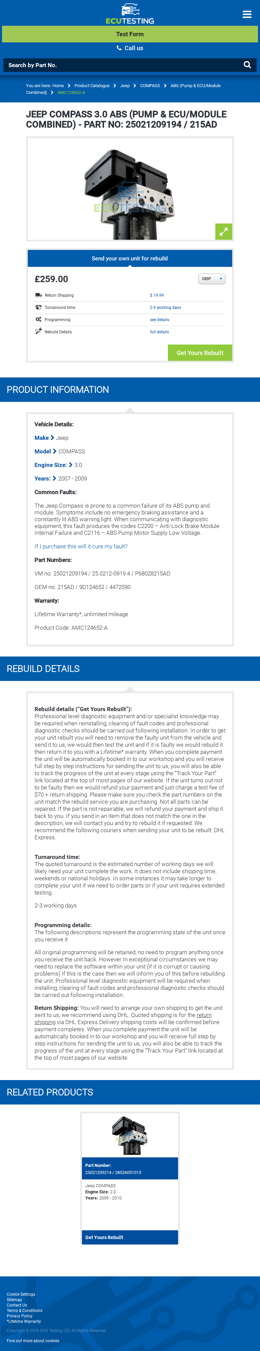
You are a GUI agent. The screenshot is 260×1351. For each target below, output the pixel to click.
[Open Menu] (247, 14)
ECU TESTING (130, 19)
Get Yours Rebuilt (200, 352)
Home (58, 85)
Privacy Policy (19, 1316)
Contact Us (17, 1305)
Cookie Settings (21, 1294)
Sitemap (14, 1299)
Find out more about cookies (33, 1340)
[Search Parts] (247, 65)
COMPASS (150, 85)
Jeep (125, 85)
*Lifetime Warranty (24, 1321)
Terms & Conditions (24, 1310)
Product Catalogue (92, 85)
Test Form (130, 34)
